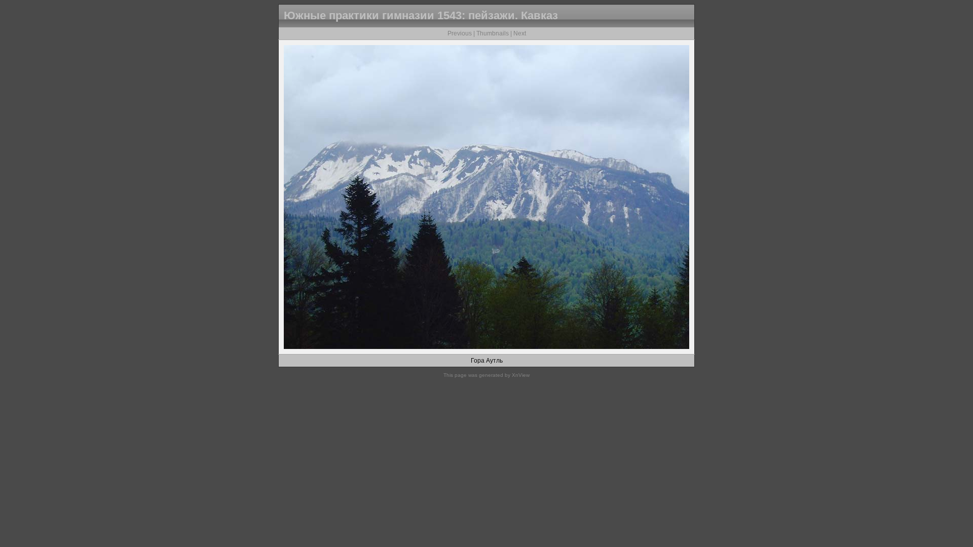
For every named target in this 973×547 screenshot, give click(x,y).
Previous (459, 33)
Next (519, 33)
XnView (521, 375)
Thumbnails (492, 33)
